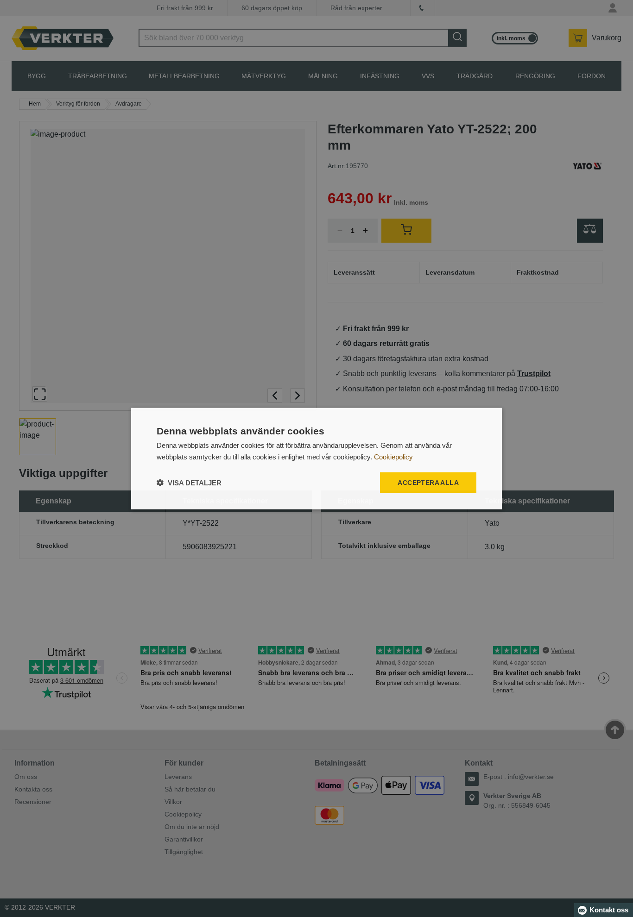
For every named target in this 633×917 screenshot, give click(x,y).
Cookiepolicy (393, 457)
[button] (189, 482)
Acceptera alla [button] (428, 482)
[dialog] (316, 458)
